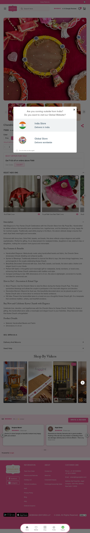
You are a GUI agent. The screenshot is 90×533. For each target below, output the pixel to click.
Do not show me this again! (27, 150)
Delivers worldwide (43, 142)
